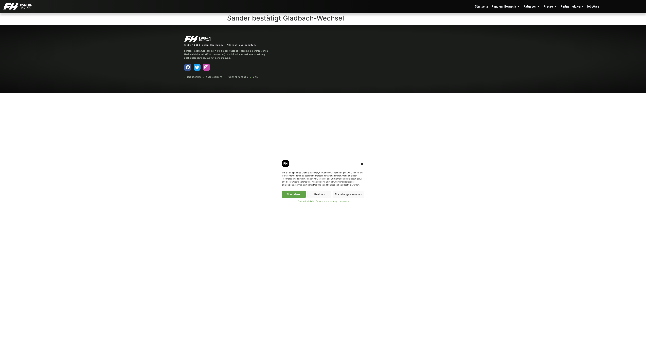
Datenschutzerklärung (326, 201)
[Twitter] (197, 67)
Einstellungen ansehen (348, 194)
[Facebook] (187, 67)
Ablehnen (319, 194)
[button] (362, 164)
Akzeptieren (293, 194)
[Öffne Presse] (555, 6)
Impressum (343, 201)
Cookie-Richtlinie (306, 201)
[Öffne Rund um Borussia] (518, 6)
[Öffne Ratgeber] (538, 6)
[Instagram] (206, 67)
